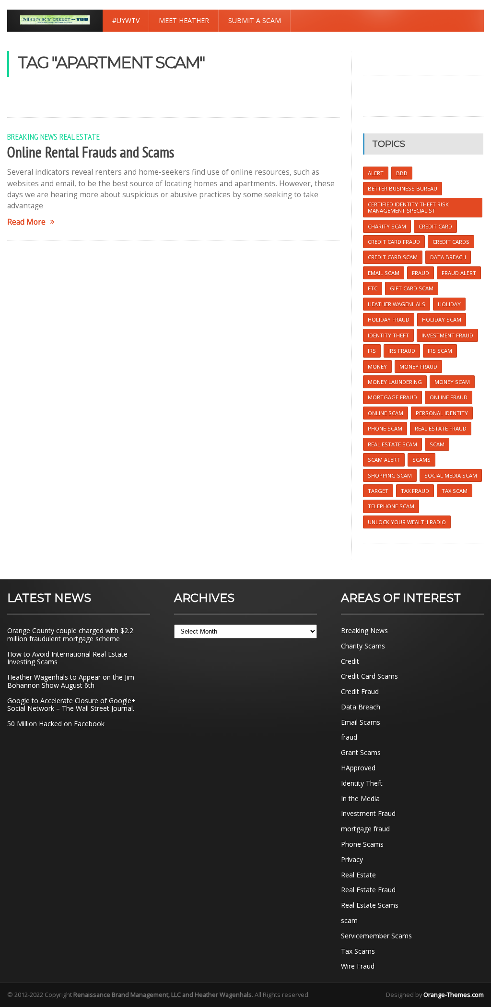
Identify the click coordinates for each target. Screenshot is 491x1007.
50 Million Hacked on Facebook (56, 723)
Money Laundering (395, 381)
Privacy (352, 859)
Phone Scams (362, 844)
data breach (448, 257)
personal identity (442, 413)
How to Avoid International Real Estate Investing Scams (67, 658)
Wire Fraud (357, 966)
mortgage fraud (365, 828)
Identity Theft (362, 783)
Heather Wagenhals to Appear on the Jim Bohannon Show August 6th (70, 681)
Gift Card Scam (411, 288)
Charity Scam (387, 226)
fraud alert (459, 272)
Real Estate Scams (369, 905)
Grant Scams (361, 752)
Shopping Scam (390, 475)
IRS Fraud (401, 350)
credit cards (451, 241)
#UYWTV (126, 20)
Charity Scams (363, 645)
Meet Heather (184, 20)
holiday (449, 304)
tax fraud (415, 490)
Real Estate (79, 136)
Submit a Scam (254, 20)
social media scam (450, 475)
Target (378, 490)
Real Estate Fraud (368, 889)
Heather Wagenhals (396, 304)
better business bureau (402, 188)
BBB (402, 173)
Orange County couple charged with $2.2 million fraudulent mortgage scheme (70, 634)
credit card (435, 226)
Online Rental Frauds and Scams (90, 152)
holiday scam (441, 319)
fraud (349, 737)
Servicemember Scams (376, 935)
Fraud (420, 272)
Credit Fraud (360, 691)
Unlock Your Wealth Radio (407, 522)
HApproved (358, 767)
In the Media (360, 798)
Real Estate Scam (392, 444)
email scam (383, 272)
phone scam (385, 428)
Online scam (385, 413)
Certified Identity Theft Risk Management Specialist (408, 207)
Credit (350, 661)
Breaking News (32, 136)
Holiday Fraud (388, 319)
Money (377, 366)
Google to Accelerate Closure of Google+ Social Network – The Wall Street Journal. (71, 704)
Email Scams (360, 722)
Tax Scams (358, 951)
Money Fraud (418, 366)
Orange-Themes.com (453, 994)
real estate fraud (441, 428)
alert (376, 173)
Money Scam (452, 381)
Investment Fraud (368, 813)
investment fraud (447, 335)
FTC (372, 288)
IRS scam (440, 350)
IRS (372, 350)
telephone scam (391, 506)
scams (421, 459)
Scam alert (384, 459)
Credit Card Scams (369, 676)
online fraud (449, 397)
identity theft (388, 335)
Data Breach (360, 706)
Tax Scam (455, 490)
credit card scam (393, 257)
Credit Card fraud (394, 241)
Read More (26, 222)
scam (437, 444)
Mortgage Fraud (392, 397)
